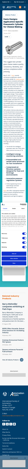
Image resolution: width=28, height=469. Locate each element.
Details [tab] (14, 208)
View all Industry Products (10, 360)
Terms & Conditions (8, 443)
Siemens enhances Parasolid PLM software (12, 351)
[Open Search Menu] (15, 7)
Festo (12, 75)
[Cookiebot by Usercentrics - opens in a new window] (20, 204)
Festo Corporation (13, 30)
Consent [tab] (5, 208)
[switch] (24, 238)
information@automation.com (13, 416)
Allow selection (14, 258)
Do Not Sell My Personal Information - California (13, 439)
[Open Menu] (24, 7)
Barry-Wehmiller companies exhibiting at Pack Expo (13, 306)
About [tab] (23, 208)
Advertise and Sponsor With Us (12, 452)
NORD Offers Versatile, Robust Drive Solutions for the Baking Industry (13, 331)
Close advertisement (25, 458)
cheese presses (20, 79)
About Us (5, 429)
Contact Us (5, 455)
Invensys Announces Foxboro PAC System (13, 341)
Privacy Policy (6, 435)
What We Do (6, 432)
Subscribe (5, 446)
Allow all (14, 253)
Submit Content (7, 449)
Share (6, 37)
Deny (14, 263)
